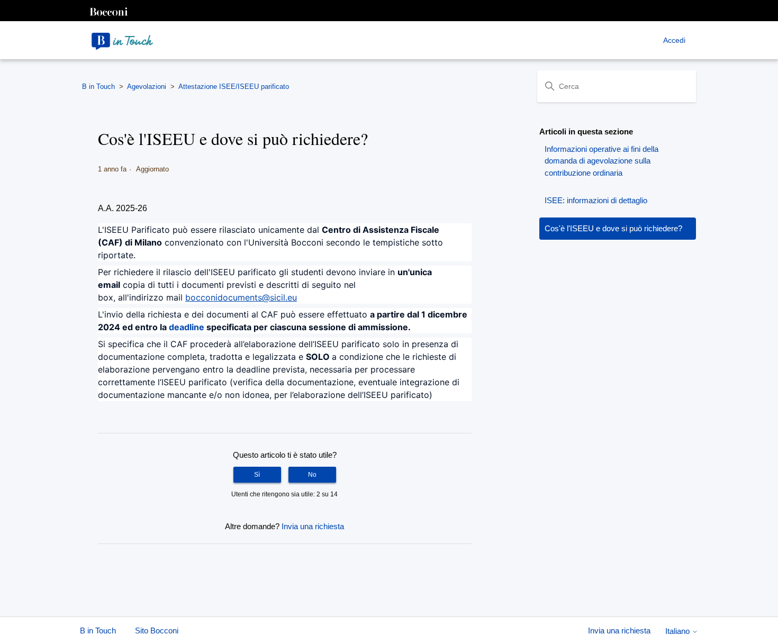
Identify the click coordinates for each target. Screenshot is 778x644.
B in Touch (98, 86)
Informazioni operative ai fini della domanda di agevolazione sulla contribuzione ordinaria (601, 160)
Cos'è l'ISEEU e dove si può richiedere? (613, 228)
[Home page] (122, 40)
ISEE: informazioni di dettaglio (596, 200)
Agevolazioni (146, 86)
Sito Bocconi (156, 630)
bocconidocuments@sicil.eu (241, 297)
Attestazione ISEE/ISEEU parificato (233, 86)
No (312, 474)
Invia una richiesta (313, 526)
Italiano (678, 631)
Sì (257, 474)
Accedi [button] (674, 40)
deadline (186, 327)
